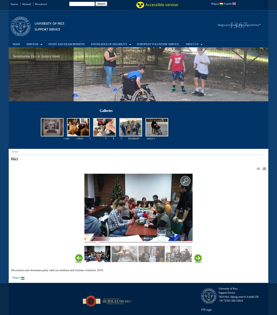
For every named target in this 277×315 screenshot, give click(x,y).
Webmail (26, 4)
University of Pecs (49, 23)
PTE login (206, 309)
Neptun (14, 4)
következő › (134, 138)
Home (15, 151)
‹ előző (79, 138)
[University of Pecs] (20, 34)
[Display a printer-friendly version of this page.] (258, 168)
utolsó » (151, 138)
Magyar (215, 3)
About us (191, 44)
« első (66, 138)
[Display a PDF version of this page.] (264, 168)
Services (31, 44)
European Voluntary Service (158, 44)
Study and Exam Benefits (66, 44)
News (16, 44)
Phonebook (41, 4)
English (228, 3)
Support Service (47, 29)
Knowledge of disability (108, 44)
